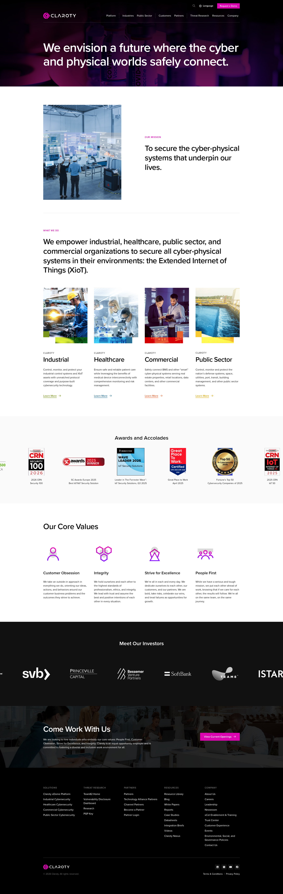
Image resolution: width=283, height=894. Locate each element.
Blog (167, 799)
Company (232, 16)
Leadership (211, 804)
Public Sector (144, 16)
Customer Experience (217, 825)
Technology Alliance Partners (140, 799)
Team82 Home (92, 794)
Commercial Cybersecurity (58, 810)
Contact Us (211, 845)
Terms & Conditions (213, 874)
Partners (179, 16)
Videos (168, 831)
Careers (209, 799)
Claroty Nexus (172, 836)
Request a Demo (228, 6)
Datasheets (170, 820)
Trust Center (212, 820)
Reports (168, 810)
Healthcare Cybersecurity (57, 804)
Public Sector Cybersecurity (59, 815)
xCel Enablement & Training (220, 815)
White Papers (171, 804)
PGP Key (88, 814)
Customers (165, 16)
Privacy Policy (233, 874)
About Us (210, 794)
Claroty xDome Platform (56, 794)
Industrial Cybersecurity (56, 799)
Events (208, 831)
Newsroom (211, 810)
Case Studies (171, 815)
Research (89, 808)
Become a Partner (134, 810)
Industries (128, 16)
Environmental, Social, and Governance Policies (220, 838)
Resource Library (173, 794)
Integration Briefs (174, 825)
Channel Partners (134, 804)
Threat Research (199, 16)
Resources (218, 16)
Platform (111, 16)
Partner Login (131, 815)
